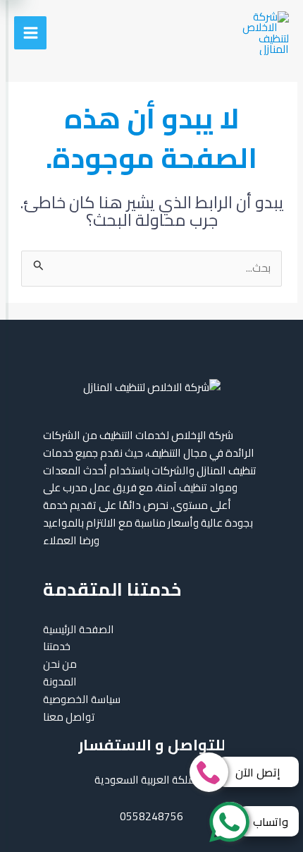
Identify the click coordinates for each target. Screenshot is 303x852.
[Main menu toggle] (30, 32)
